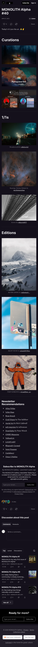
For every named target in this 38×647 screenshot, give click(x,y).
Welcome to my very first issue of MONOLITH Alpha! (14, 560)
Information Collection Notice (23, 492)
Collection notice (19, 632)
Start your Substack (13, 637)
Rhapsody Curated (12, 445)
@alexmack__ (25, 292)
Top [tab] (4, 551)
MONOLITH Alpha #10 (11, 587)
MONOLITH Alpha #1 (11, 557)
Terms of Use (29, 490)
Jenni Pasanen (11, 449)
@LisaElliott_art (25, 392)
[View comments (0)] (11, 24)
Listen (33, 19)
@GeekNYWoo (25, 351)
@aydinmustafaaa (19, 190)
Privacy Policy (19, 494)
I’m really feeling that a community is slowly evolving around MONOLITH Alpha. (12, 576)
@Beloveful (24, 147)
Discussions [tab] (18, 551)
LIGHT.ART (10, 442)
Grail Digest (10, 419)
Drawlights (9, 430)
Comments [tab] (6, 524)
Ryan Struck (10, 416)
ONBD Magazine (12, 434)
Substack (8, 643)
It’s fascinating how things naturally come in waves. (11, 591)
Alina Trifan (10, 408)
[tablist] (11, 524)
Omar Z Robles (11, 456)
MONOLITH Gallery (17, 564)
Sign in (33, 3)
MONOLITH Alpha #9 (11, 572)
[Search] (34, 551)
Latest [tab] (9, 551)
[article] (19, 561)
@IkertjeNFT (22, 222)
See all (6, 602)
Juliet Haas (9, 412)
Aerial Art (9, 423)
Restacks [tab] (16, 524)
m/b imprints (10, 427)
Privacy (25, 630)
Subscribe (25, 3)
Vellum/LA (9, 438)
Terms (32, 630)
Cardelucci (9, 453)
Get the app (29, 637)
